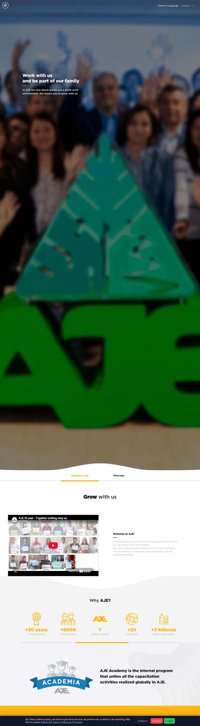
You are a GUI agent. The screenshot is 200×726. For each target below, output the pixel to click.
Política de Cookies (50, 722)
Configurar (142, 721)
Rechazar (157, 721)
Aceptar (169, 721)
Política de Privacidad (71, 722)
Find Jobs (118, 475)
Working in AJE (79, 475)
